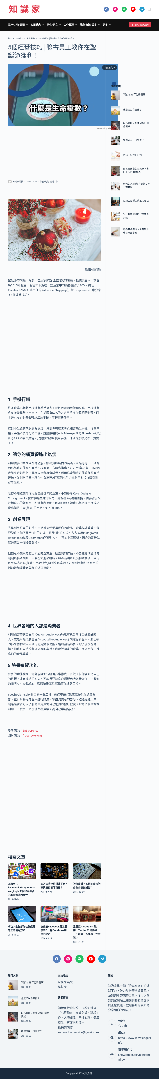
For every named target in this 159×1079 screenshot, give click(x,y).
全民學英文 (65, 982)
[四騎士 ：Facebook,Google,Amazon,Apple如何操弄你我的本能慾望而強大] (22, 871)
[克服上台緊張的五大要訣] (115, 201)
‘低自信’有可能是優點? (134, 94)
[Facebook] (106, 9)
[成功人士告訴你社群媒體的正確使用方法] (22, 914)
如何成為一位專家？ (133, 140)
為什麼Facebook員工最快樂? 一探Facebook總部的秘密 (54, 930)
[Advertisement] (54, 152)
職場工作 (54, 181)
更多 (105, 24)
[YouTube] (133, 9)
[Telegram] (142, 9)
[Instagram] (115, 9)
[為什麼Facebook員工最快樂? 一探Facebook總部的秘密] (54, 914)
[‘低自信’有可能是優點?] (115, 95)
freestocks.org (32, 735)
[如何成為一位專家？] (115, 140)
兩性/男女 (52, 24)
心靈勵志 (36, 24)
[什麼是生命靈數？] (115, 110)
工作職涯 (69, 24)
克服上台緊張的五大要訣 (136, 200)
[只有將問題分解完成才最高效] (115, 216)
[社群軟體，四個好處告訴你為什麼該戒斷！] (87, 871)
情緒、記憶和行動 (132, 155)
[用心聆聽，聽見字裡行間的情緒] (115, 125)
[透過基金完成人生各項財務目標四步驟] (115, 231)
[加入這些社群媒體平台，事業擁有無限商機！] (54, 871)
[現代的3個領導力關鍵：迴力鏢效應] (115, 186)
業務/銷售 (44, 181)
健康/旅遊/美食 (88, 24)
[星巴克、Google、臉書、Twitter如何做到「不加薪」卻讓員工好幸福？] (87, 914)
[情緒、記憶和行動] (115, 156)
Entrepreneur (31, 730)
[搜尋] (149, 9)
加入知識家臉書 (142, 25)
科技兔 (62, 987)
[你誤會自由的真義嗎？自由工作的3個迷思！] (115, 171)
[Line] (124, 9)
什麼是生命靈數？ (132, 109)
